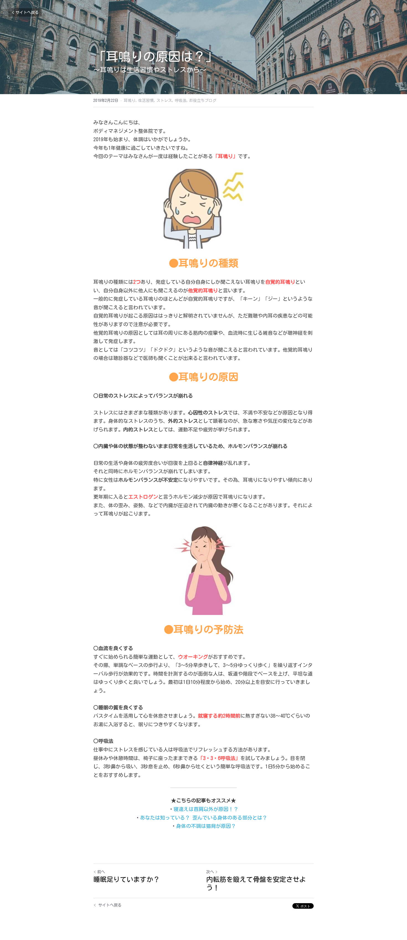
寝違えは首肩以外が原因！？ (206, 809)
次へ (210, 872)
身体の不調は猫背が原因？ (206, 825)
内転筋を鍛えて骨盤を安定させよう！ (256, 883)
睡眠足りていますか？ (126, 879)
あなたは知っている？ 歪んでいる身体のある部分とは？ (206, 817)
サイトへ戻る (27, 12)
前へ (101, 872)
